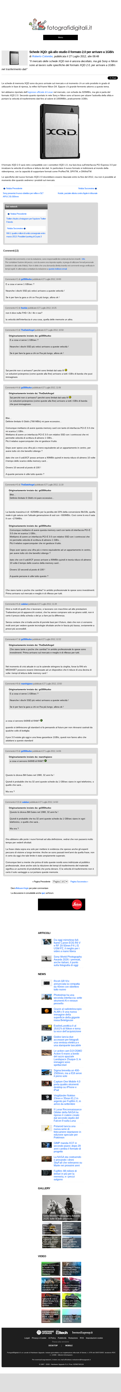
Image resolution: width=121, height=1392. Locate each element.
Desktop (53, 1345)
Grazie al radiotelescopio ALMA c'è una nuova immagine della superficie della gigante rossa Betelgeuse (68, 1015)
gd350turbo (26, 279)
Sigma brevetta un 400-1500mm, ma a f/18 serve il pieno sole (68, 1073)
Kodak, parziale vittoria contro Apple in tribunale (77, 193)
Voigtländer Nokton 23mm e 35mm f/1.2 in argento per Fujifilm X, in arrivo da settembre (67, 1099)
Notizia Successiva (86, 188)
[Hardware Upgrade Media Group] (82, 1335)
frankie (24, 308)
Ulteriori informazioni (65, 1355)
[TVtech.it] (62, 1335)
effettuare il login (22, 888)
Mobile (69, 1345)
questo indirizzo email (58, 269)
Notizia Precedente (14, 188)
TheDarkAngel (27, 330)
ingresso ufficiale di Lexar (40, 92)
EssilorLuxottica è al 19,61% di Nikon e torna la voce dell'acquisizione (67, 1028)
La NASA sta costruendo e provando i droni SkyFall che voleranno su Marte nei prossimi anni (68, 1161)
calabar (24, 604)
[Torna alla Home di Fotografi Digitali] (60, 30)
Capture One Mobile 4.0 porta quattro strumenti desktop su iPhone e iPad (67, 1085)
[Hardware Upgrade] (45, 1335)
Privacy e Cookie (39, 1338)
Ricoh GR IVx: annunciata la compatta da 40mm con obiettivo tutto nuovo (67, 985)
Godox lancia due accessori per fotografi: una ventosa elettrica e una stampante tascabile (67, 1041)
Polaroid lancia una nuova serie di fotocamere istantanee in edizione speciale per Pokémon (67, 1132)
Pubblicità (62, 1338)
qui (43, 893)
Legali (27, 1338)
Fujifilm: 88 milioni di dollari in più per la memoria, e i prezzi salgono (65, 1175)
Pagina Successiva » (79, 881)
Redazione (73, 1338)
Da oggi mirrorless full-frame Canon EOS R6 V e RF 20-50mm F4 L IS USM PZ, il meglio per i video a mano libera (67, 946)
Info (83, 259)
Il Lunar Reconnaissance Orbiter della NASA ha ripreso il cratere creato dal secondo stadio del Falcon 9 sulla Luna (68, 1115)
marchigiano (27, 683)
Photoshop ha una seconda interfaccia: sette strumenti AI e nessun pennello (68, 999)
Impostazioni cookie (94, 1338)
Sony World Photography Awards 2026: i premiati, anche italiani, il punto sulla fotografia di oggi (68, 961)
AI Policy (52, 1338)
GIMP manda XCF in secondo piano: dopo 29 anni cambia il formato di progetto (67, 1147)
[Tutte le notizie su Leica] (61, 910)
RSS (82, 1338)
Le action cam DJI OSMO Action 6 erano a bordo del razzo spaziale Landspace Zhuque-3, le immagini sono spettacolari (68, 1057)
